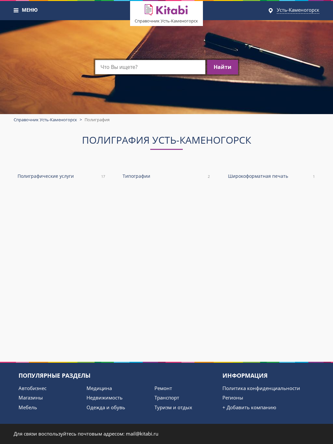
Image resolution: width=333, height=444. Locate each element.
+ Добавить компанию (249, 407)
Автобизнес (33, 388)
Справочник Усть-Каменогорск (166, 21)
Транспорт (166, 397)
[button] (16, 10)
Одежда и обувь (106, 407)
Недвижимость (105, 397)
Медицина (99, 388)
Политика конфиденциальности (261, 388)
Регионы (232, 397)
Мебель (28, 407)
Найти (223, 67)
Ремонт (163, 388)
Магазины (31, 397)
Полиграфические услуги (61, 176)
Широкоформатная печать (271, 176)
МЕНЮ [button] (30, 10)
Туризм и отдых (173, 407)
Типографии (166, 176)
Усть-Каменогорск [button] (298, 10)
